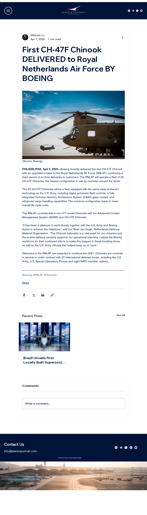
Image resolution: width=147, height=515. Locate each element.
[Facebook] (133, 11)
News (25, 282)
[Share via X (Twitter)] (33, 295)
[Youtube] (141, 11)
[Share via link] (52, 295)
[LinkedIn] (131, 447)
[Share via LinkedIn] (43, 295)
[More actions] (122, 37)
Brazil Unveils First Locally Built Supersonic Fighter (43, 360)
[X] (137, 11)
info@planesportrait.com (20, 451)
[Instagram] (129, 11)
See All (121, 315)
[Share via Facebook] (24, 295)
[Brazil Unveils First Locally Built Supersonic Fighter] (44, 336)
